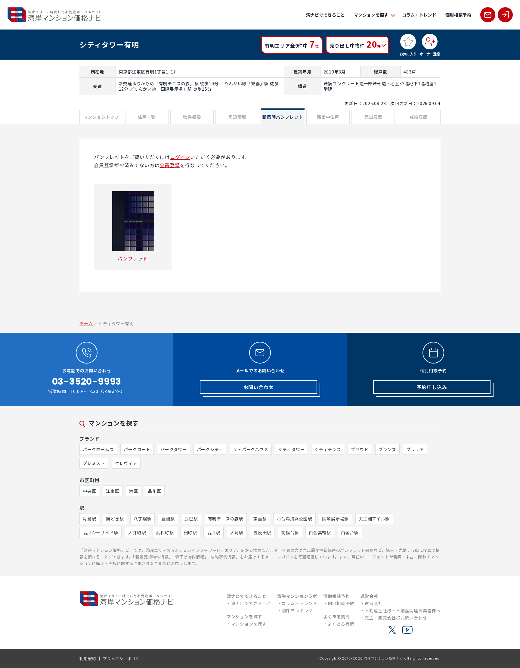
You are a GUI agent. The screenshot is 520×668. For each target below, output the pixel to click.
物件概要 (192, 117)
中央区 (89, 491)
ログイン (180, 157)
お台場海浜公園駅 (294, 519)
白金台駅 (350, 532)
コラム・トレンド (419, 15)
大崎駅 (236, 532)
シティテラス (327, 449)
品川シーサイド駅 (100, 532)
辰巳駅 (191, 519)
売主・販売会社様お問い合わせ (396, 618)
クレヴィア (126, 463)
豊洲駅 (168, 519)
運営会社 (373, 603)
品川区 (154, 491)
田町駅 (190, 532)
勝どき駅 (115, 519)
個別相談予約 (458, 15)
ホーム (86, 323)
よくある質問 (341, 624)
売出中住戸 (328, 117)
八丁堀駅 (142, 519)
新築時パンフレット (282, 117)
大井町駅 (137, 532)
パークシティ (210, 449)
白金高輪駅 (320, 532)
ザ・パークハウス (250, 449)
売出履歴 (373, 117)
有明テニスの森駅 (225, 519)
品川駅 (213, 532)
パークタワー (173, 449)
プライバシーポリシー (123, 658)
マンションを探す (249, 624)
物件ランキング (297, 610)
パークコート (137, 449)
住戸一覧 (147, 117)
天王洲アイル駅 (374, 519)
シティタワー (291, 449)
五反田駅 (262, 532)
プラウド (360, 449)
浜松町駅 (165, 532)
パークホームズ (98, 449)
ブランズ (387, 449)
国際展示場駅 (335, 519)
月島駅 (89, 519)
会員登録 (169, 165)
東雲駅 (260, 519)
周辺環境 (237, 117)
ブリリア (415, 449)
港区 (133, 491)
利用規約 (87, 658)
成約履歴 (419, 117)
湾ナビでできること (325, 15)
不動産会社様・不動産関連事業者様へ (403, 610)
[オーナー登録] (430, 41)
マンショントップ (101, 117)
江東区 (112, 491)
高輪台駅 (290, 532)
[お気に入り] (408, 41)
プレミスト (94, 463)
